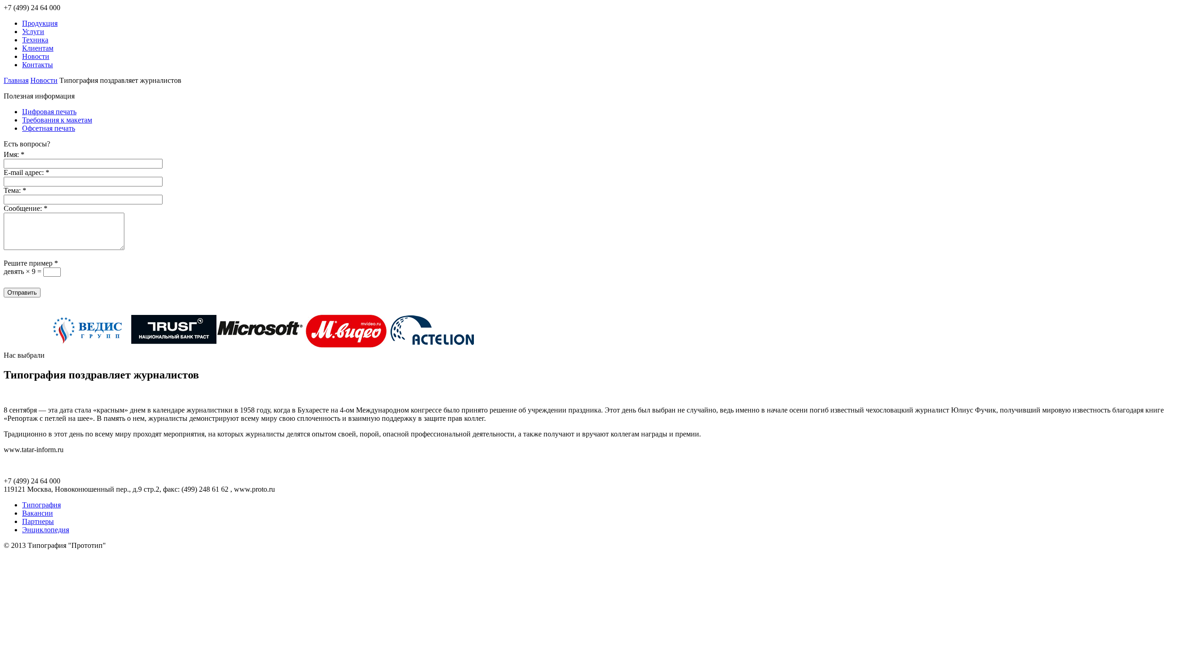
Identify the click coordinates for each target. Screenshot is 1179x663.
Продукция (40, 23)
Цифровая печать (49, 112)
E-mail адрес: (26, 172)
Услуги (33, 31)
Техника (35, 40)
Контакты (37, 65)
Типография (41, 505)
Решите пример (31, 263)
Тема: (15, 190)
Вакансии (37, 513)
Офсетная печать (48, 128)
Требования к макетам (57, 120)
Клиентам (37, 48)
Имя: (14, 154)
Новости (35, 56)
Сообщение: (25, 208)
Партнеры (38, 521)
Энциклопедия (45, 530)
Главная (16, 80)
